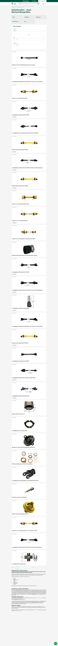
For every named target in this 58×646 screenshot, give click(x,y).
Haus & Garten (26, 1)
